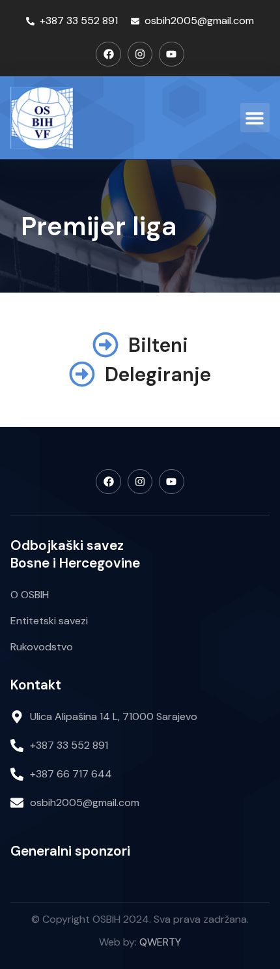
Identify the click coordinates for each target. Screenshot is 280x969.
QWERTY (160, 942)
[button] (255, 117)
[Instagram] (140, 54)
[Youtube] (171, 54)
